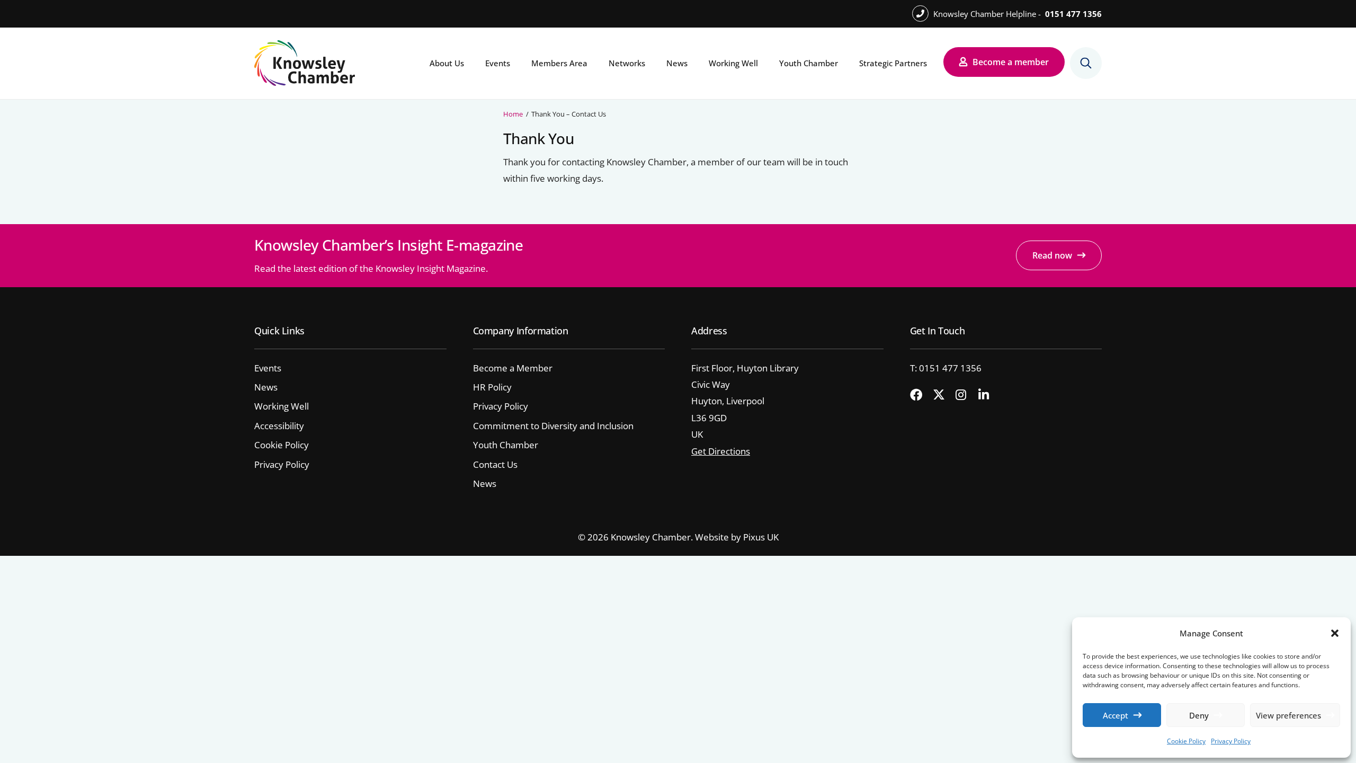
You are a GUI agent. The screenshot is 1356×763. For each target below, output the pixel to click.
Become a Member (512, 368)
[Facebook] (920, 395)
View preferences (1288, 715)
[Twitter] (943, 395)
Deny (1199, 715)
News (677, 63)
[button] (1335, 633)
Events (497, 63)
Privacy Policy (1231, 741)
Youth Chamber (808, 63)
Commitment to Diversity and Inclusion (553, 426)
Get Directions (720, 451)
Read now (1052, 255)
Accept (1115, 715)
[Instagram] (966, 395)
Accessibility (279, 426)
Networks (627, 63)
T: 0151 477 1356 (946, 368)
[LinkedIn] (988, 395)
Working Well (733, 63)
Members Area (559, 63)
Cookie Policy (1186, 741)
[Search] (1086, 63)
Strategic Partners (893, 63)
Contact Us (495, 464)
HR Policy (492, 387)
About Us (447, 63)
